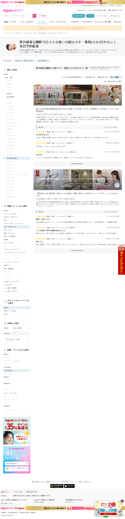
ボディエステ (8, 230)
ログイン (90, 16)
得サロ (6, 314)
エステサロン (42, 22)
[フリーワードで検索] (34, 16)
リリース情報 (78, 482)
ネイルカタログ (87, 22)
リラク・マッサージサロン (58, 22)
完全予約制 (7, 367)
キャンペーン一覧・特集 (103, 22)
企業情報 (3, 512)
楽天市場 (118, 5)
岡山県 (26, 33)
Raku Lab (117, 22)
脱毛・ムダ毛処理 (9, 236)
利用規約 (48, 482)
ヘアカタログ (74, 22)
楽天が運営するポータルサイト (74, 500)
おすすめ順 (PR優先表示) (72, 77)
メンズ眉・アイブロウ (11, 291)
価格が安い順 (102, 77)
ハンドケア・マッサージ (11, 262)
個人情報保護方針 (13, 512)
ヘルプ (90, 10)
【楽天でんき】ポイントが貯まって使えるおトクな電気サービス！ (32, 495)
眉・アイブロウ (9, 243)
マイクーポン (103, 16)
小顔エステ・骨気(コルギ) (39, 50)
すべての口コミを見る (110, 127)
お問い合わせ (64, 482)
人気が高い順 (90, 77)
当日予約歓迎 (51, 33)
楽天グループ (104, 5)
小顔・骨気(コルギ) (17, 33)
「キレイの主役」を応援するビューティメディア (14, 500)
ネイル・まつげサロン (27, 22)
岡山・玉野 (33, 33)
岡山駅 (9, 93)
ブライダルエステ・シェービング (14, 252)
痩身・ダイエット (9, 233)
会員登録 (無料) (79, 16)
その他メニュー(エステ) (11, 281)
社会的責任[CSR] (24, 512)
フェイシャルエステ (10, 214)
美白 (5, 220)
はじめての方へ (81, 10)
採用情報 (32, 512)
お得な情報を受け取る (100, 10)
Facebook (86, 482)
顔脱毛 (6, 239)
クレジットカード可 (10, 393)
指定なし (7, 210)
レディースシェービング (11, 249)
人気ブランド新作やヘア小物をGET (44, 500)
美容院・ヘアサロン (10, 22)
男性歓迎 (7, 406)
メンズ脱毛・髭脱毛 (10, 288)
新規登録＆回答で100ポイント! (90, 5)
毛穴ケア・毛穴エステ (11, 217)
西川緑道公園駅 (42, 33)
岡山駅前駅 (10, 97)
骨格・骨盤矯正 (9, 268)
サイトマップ (55, 482)
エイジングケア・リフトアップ (14, 223)
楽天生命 (112, 5)
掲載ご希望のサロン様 (115, 10)
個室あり (7, 377)
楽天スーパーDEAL (10, 311)
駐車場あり (7, 383)
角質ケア (7, 265)
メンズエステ (8, 285)
